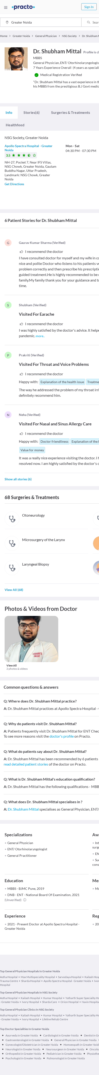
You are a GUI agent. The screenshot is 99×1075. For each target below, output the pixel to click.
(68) (14, 590)
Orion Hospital (70, 1002)
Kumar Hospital (52, 998)
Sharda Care (49, 1002)
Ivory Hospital (30, 1002)
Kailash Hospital (30, 998)
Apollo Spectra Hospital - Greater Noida (67, 981)
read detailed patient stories (26, 764)
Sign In (89, 7)
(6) (31, 112)
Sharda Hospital (30, 981)
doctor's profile (62, 736)
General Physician (20, 843)
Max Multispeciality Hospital (38, 977)
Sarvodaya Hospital (69, 977)
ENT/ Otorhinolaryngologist (27, 849)
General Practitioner (22, 855)
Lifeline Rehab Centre (55, 1019)
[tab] (9, 112)
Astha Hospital (8, 977)
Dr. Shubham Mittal (23, 809)
